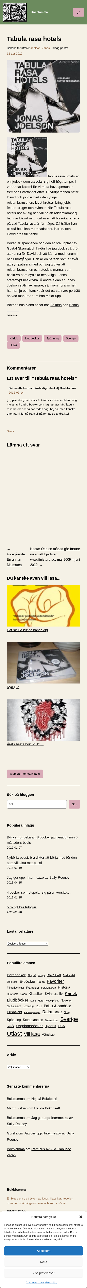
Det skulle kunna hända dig (27, 630)
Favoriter (55, 981)
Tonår (10, 1026)
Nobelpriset (52, 1000)
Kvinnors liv (54, 994)
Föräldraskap (48, 987)
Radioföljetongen (32, 1012)
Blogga (41, 975)
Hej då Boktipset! (44, 1099)
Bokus (74, 305)
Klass (23, 993)
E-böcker (27, 981)
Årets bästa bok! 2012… (25, 744)
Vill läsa (32, 1034)
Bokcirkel (54, 975)
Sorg (67, 1012)
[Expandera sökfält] (78, 12)
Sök (74, 804)
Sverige (71, 338)
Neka (43, 1262)
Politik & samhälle (57, 1006)
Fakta (41, 981)
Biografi (32, 975)
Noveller (66, 1000)
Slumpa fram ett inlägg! (25, 773)
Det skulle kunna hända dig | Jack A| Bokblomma (42, 388)
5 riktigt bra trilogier (21, 907)
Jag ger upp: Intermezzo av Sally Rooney (38, 877)
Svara (10, 431)
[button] (81, 1217)
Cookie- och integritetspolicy (41, 1282)
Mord (41, 1000)
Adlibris (56, 305)
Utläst (13, 345)
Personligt (28, 1006)
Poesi (39, 1006)
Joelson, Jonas (40, 47)
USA (61, 1026)
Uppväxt (50, 1026)
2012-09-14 (16, 392)
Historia (64, 987)
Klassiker (36, 994)
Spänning (53, 338)
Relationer (52, 1011)
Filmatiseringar (15, 987)
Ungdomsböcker (29, 1026)
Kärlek (14, 338)
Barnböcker (16, 975)
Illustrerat (12, 994)
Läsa (33, 1000)
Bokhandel (69, 975)
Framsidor (32, 987)
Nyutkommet (14, 1006)
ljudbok (16, 181)
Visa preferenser (43, 1273)
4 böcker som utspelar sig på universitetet (38, 892)
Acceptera (43, 1250)
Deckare (12, 981)
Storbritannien (33, 1020)
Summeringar (51, 1020)
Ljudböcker (32, 338)
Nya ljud (13, 687)
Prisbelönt (14, 1012)
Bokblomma (39, 12)
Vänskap (48, 1034)
